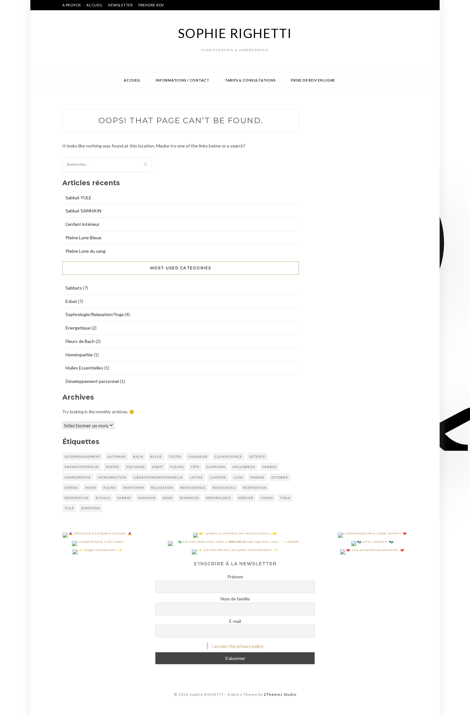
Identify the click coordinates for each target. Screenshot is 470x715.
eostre (112, 467)
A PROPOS (71, 5)
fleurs (177, 467)
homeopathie (78, 477)
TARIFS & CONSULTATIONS (250, 80)
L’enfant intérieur (82, 224)
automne (116, 456)
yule (69, 508)
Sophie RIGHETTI (235, 33)
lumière (218, 477)
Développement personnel (92, 381)
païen (90, 487)
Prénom (235, 576)
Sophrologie (218, 498)
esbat (157, 467)
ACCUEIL (94, 5)
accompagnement (82, 456)
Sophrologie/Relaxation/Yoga (95, 314)
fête (195, 467)
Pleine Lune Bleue (83, 237)
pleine (109, 487)
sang (168, 498)
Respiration (255, 487)
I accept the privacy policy (237, 646)
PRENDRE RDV (151, 5)
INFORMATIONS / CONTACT (182, 80)
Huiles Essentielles (84, 367)
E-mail (235, 621)
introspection (112, 477)
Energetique (78, 327)
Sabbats (74, 287)
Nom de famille (235, 598)
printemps (133, 487)
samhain (147, 498)
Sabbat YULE (78, 197)
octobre (279, 477)
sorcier (246, 498)
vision (267, 498)
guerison (216, 467)
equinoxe (135, 467)
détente (257, 456)
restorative (77, 498)
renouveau (224, 487)
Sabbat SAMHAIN (83, 210)
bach (138, 456)
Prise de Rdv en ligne (313, 80)
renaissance (193, 487)
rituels (103, 498)
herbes (269, 467)
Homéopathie (79, 354)
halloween (243, 467)
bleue (156, 456)
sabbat (124, 498)
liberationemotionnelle (158, 477)
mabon (257, 477)
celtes (175, 456)
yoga (285, 498)
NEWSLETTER (120, 5)
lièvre (196, 477)
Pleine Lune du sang (86, 251)
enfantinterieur (82, 467)
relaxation (162, 487)
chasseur (198, 456)
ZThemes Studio (280, 694)
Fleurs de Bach (80, 341)
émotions (90, 508)
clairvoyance (228, 456)
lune (238, 477)
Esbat (71, 301)
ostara (71, 487)
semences (189, 498)
